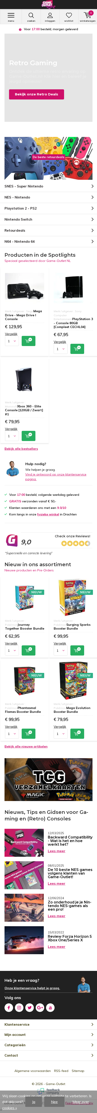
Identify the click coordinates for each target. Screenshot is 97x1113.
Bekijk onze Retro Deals (36, 94)
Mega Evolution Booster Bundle (72, 710)
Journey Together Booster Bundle (24, 627)
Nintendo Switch (18, 219)
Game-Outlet (55, 1084)
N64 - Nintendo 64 (20, 241)
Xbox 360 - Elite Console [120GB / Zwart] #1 (24, 410)
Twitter (29, 1007)
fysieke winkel (48, 514)
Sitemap (78, 1071)
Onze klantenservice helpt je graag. (32, 988)
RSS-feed (61, 1071)
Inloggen (50, 20)
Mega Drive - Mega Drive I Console (23, 315)
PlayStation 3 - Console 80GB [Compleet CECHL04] (73, 323)
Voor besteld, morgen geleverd (50, 29)
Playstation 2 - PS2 (21, 208)
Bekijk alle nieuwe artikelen (26, 746)
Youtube (50, 1007)
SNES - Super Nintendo (24, 186)
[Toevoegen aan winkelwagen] (28, 341)
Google (40, 1007)
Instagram (19, 1007)
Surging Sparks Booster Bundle (72, 627)
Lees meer (56, 851)
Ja (33, 1101)
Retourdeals (15, 230)
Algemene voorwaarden (32, 1071)
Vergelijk (11, 334)
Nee (54, 1101)
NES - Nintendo (17, 197)
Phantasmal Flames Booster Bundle (23, 710)
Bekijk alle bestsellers (21, 449)
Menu (11, 20)
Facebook (9, 1007)
